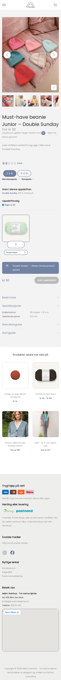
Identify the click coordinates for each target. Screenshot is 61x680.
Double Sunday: (10, 193)
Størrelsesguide (12, 324)
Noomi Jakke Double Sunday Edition (15, 444)
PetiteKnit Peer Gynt (46, 394)
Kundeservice (8, 568)
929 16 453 (16, 605)
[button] (16, 228)
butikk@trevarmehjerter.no (15, 601)
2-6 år (10, 173)
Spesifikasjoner (11, 306)
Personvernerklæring (12, 576)
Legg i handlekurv (46, 280)
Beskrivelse (9, 297)
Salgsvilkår (7, 572)
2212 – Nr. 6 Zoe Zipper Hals (45, 444)
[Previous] (7, 54)
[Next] (53, 54)
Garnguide (9, 333)
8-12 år (24, 173)
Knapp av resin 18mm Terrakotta (15, 395)
